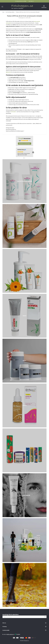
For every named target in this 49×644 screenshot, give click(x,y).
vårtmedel (13, 113)
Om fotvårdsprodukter (10, 13)
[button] (16, 154)
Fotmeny (4, 628)
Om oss (4, 624)
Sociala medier (5, 631)
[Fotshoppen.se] (22, 7)
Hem (3, 13)
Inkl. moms (31, 1)
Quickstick (8, 73)
